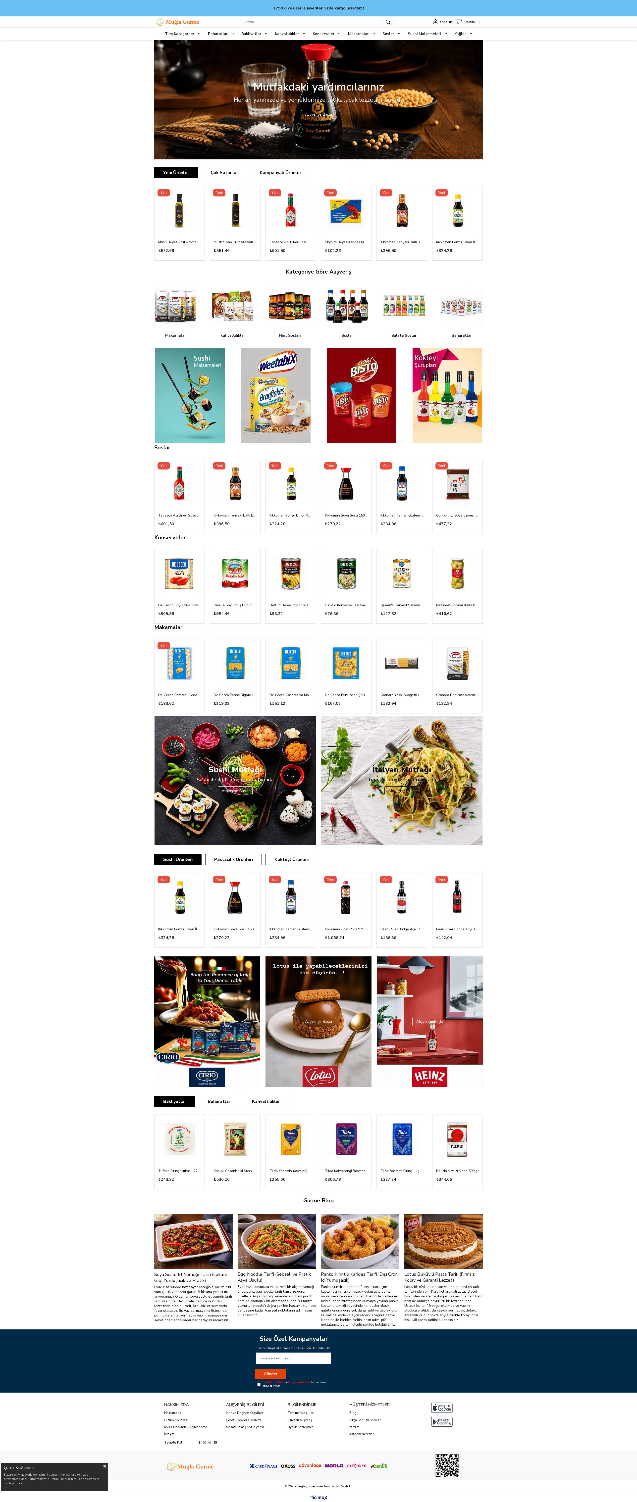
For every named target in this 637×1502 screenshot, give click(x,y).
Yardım (354, 1427)
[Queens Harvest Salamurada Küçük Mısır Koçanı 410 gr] (401, 574)
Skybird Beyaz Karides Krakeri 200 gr (346, 242)
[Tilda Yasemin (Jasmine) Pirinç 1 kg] (290, 1140)
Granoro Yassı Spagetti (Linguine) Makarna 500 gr (401, 695)
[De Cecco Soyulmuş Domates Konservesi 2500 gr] (179, 574)
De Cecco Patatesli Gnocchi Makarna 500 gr (179, 695)
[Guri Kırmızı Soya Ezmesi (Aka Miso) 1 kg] (457, 484)
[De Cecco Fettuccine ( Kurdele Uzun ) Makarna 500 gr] (346, 664)
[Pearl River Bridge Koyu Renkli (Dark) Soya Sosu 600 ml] (457, 898)
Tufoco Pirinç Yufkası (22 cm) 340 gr (179, 1171)
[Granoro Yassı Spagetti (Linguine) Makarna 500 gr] (401, 664)
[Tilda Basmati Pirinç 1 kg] (401, 1140)
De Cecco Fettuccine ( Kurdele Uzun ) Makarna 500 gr (346, 695)
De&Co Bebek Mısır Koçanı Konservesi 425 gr (290, 605)
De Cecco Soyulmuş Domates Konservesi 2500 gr (179, 605)
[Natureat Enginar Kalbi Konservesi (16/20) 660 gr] (457, 574)
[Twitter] (204, 1442)
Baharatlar (219, 1101)
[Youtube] (215, 1442)
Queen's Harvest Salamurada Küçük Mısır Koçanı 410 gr (401, 605)
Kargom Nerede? (361, 1434)
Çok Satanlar (224, 173)
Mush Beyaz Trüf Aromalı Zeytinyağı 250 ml (179, 242)
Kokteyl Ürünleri (291, 859)
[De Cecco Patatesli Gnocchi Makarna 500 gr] (179, 664)
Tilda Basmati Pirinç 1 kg (400, 1171)
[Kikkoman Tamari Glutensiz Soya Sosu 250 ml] (401, 484)
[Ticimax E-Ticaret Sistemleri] (318, 1498)
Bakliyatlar (174, 1101)
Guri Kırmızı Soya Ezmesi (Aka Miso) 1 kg (457, 515)
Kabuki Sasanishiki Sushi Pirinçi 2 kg (235, 1171)
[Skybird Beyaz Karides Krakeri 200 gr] (346, 211)
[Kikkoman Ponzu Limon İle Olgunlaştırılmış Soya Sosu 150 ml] (457, 211)
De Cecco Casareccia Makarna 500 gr (290, 695)
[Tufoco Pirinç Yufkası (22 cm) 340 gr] (179, 1140)
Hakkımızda (172, 1413)
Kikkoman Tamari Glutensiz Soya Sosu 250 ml (401, 515)
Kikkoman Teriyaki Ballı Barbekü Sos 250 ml (401, 242)
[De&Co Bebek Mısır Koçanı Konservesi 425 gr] (290, 574)
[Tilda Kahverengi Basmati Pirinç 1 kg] (346, 1140)
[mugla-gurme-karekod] (447, 1465)
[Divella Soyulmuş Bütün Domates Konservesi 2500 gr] (235, 574)
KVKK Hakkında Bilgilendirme (185, 1427)
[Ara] (388, 22)
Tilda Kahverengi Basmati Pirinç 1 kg (346, 1171)
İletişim (169, 1434)
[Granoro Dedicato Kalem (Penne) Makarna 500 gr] (457, 664)
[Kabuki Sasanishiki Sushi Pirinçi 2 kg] (235, 1140)
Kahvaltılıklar (266, 1101)
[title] (189, 395)
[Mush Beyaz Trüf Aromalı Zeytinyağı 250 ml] (179, 211)
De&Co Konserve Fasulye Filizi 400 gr (346, 605)
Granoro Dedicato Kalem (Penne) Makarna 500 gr (457, 695)
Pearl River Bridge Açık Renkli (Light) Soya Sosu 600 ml (401, 929)
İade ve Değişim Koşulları (244, 1413)
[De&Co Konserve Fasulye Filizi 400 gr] (346, 574)
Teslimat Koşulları (301, 1413)
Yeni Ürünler (176, 173)
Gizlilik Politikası (176, 1420)
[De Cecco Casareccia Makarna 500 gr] (290, 664)
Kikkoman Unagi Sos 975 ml (346, 929)
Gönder (270, 1374)
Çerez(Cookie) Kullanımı (243, 1420)
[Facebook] (200, 1442)
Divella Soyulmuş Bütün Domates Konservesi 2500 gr (235, 605)
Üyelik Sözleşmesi (301, 1427)
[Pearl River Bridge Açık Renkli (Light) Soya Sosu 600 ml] (401, 898)
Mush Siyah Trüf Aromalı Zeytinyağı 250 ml (235, 242)
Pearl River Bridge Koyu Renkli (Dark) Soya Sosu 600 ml (457, 929)
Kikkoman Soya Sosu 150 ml (346, 515)
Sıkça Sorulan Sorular (365, 1420)
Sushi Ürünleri (178, 859)
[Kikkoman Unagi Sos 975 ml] (346, 898)
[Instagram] (210, 1442)
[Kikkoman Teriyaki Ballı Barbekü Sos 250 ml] (401, 211)
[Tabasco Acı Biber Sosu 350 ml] (290, 211)
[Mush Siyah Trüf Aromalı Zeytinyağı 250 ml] (235, 211)
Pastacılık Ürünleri (233, 859)
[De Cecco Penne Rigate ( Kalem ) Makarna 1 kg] (235, 664)
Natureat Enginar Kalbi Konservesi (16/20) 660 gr (457, 605)
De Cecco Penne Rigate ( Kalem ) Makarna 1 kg (235, 695)
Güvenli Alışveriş (300, 1420)
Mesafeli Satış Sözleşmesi (245, 1427)
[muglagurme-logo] (190, 1466)
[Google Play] (442, 1422)
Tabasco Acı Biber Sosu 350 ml (290, 242)
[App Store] (442, 1408)
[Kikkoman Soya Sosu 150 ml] (346, 484)
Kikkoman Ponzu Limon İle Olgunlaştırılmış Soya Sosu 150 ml (457, 242)
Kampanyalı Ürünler (280, 173)
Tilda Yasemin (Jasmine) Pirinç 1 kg (290, 1171)
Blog (353, 1413)
